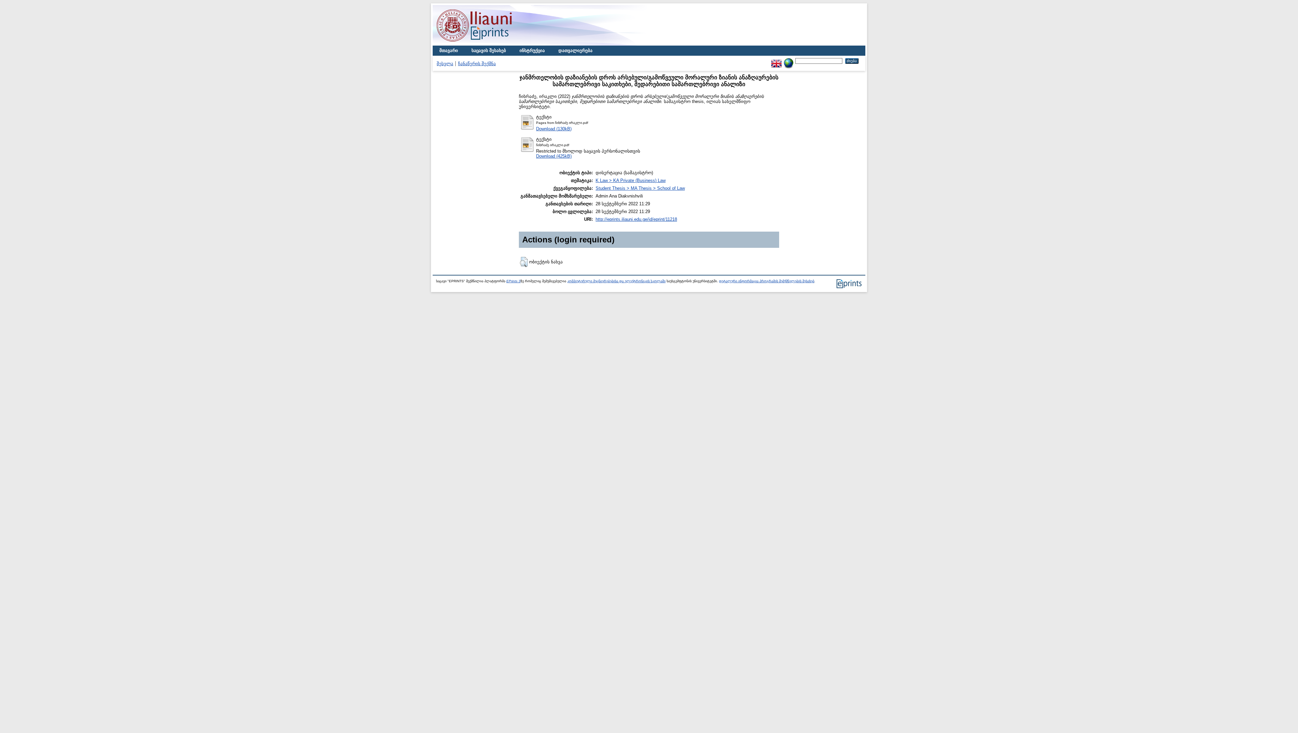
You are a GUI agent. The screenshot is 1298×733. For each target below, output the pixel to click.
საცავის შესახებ (489, 50)
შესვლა (445, 63)
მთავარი (448, 50)
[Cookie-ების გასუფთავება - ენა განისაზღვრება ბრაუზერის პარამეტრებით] (788, 60)
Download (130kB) (554, 128)
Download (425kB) (554, 156)
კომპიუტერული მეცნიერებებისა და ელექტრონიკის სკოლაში (616, 281)
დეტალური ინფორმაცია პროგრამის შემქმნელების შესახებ (766, 281)
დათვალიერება (575, 50)
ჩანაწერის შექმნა (477, 63)
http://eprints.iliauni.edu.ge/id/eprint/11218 (636, 219)
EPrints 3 (513, 281)
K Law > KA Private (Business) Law (631, 180)
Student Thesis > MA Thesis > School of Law (640, 188)
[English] (776, 60)
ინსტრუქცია (532, 50)
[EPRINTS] (490, 44)
